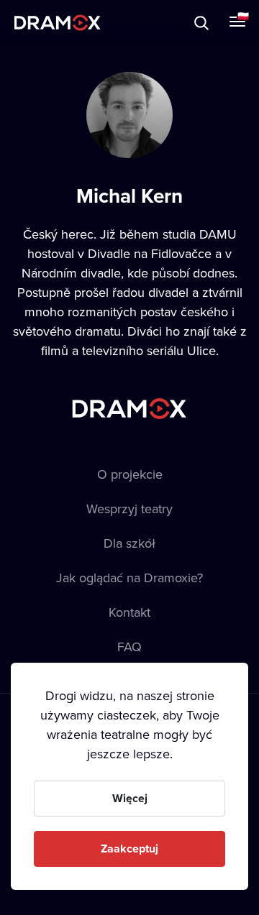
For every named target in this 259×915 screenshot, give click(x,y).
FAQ (129, 647)
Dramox (57, 22)
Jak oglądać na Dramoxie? (129, 578)
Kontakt (129, 612)
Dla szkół (129, 543)
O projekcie (130, 474)
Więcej (129, 798)
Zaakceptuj (129, 848)
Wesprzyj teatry (129, 509)
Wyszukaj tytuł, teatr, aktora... (136, 22)
